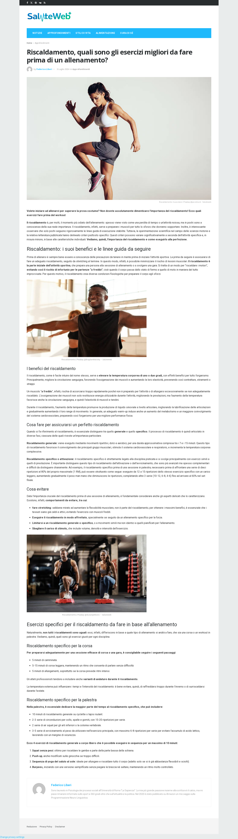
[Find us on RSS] (44, 3)
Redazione (32, 826)
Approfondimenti (59, 33)
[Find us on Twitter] (31, 3)
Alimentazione (105, 33)
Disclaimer (60, 826)
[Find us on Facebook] (27, 3)
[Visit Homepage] (49, 16)
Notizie (37, 33)
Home (29, 43)
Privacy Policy (46, 826)
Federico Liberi (44, 69)
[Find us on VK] (40, 3)
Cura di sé (126, 33)
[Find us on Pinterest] (36, 3)
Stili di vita (83, 33)
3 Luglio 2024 (63, 69)
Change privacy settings (12, 837)
